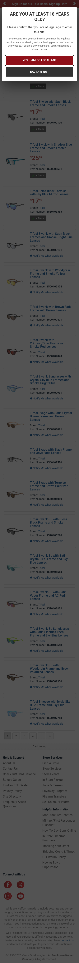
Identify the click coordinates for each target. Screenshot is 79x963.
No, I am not (39, 71)
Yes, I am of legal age (40, 60)
